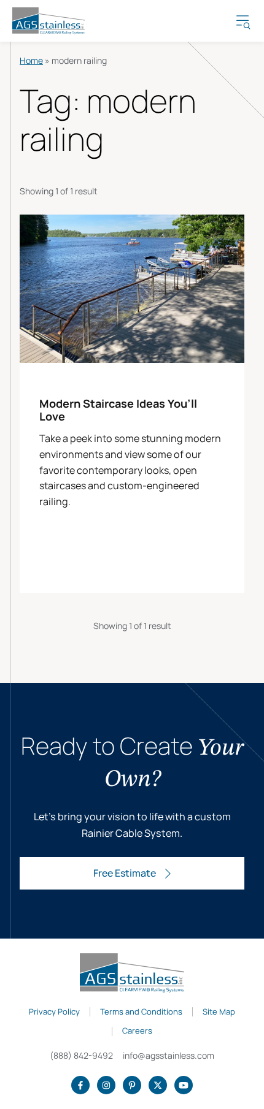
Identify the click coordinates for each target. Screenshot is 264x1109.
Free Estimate (124, 873)
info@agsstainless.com (168, 1055)
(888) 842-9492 (81, 1055)
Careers (137, 1031)
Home (31, 60)
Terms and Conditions (141, 1012)
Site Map (219, 1012)
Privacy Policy (54, 1012)
